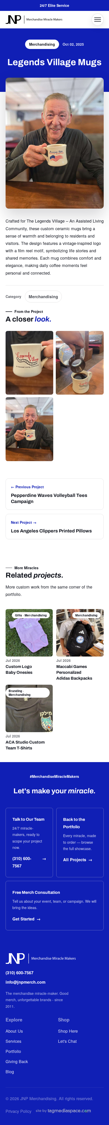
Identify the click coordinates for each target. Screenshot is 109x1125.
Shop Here (68, 1031)
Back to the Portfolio (74, 823)
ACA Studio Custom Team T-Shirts (25, 745)
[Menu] (98, 19)
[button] (29, 363)
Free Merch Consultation (36, 892)
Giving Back (17, 1061)
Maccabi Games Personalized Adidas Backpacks (74, 672)
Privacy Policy (18, 1111)
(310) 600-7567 (19, 973)
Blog (10, 1071)
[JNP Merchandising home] (34, 19)
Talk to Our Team (28, 819)
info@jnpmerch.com (25, 982)
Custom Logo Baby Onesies (19, 669)
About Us (14, 1031)
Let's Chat (67, 1041)
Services (13, 1041)
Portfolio (13, 1051)
